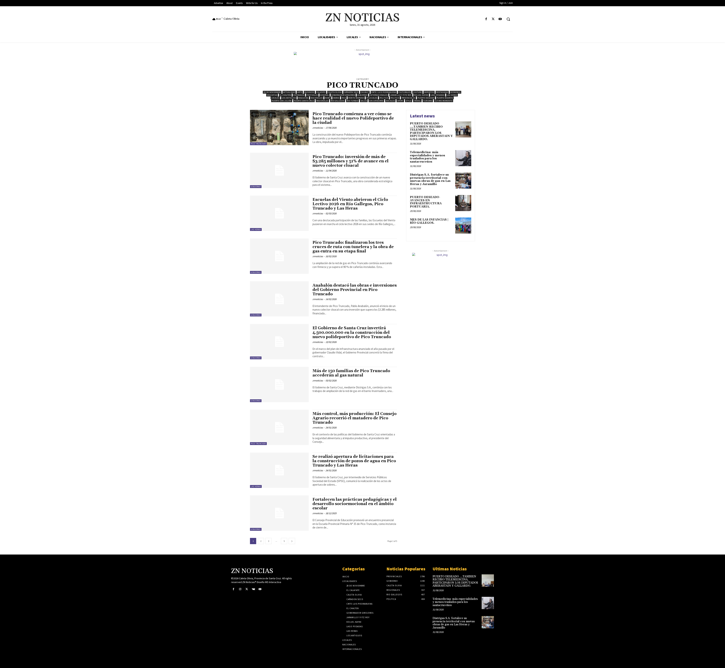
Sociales (390, 101)
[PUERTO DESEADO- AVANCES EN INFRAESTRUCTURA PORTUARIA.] (463, 203)
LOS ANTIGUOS (289, 98)
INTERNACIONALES (379, 95)
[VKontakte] (253, 589)
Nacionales (317, 98)
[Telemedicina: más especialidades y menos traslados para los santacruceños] (463, 158)
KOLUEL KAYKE (421, 95)
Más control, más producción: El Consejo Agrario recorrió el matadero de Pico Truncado (354, 418)
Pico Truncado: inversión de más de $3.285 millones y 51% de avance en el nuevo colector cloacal (350, 161)
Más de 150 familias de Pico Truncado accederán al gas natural (351, 373)
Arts (299, 92)
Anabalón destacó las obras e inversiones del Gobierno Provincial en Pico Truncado (354, 290)
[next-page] (292, 541)
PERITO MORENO (356, 98)
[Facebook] (486, 19)
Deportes (429, 92)
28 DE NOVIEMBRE (272, 92)
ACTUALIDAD (289, 92)
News (328, 98)
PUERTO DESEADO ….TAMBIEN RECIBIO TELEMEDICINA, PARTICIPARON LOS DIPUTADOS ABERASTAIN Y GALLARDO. (431, 131)
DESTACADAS (442, 92)
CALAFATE (321, 92)
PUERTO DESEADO (426, 98)
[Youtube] (500, 19)
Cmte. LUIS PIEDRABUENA (383, 92)
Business (309, 92)
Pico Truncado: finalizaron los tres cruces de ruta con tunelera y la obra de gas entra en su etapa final (353, 247)
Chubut (365, 92)
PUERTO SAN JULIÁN (282, 101)
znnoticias (317, 127)
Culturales (405, 92)
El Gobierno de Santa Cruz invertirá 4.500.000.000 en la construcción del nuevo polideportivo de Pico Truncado (351, 332)
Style (408, 101)
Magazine (303, 98)
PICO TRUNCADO (258, 144)
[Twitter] (493, 19)
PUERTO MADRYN (445, 98)
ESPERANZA (298, 95)
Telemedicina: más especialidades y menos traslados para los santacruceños (427, 157)
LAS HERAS (452, 95)
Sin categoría (376, 101)
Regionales (322, 101)
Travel (417, 101)
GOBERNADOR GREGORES (343, 95)
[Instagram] (240, 589)
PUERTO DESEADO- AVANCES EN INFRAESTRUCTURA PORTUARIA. (426, 201)
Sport (400, 101)
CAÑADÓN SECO (351, 92)
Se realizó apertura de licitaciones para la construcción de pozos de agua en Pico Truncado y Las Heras (354, 461)
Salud (364, 101)
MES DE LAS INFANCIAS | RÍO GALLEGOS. (429, 221)
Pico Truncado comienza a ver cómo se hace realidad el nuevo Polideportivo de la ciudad (353, 118)
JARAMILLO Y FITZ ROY (401, 95)
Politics (395, 98)
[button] (508, 19)
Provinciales (408, 98)
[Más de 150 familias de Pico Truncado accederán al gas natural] (279, 384)
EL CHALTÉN (285, 95)
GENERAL (324, 95)
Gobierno (362, 95)
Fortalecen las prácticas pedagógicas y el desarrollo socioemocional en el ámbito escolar (354, 504)
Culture (417, 92)
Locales (275, 98)
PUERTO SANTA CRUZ (304, 101)
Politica (384, 98)
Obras (336, 98)
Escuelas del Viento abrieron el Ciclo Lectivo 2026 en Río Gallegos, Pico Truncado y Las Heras (350, 204)
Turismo (427, 101)
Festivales (312, 95)
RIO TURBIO (352, 101)
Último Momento (443, 101)
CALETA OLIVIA (335, 92)
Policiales (371, 98)
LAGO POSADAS (437, 95)
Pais (344, 98)
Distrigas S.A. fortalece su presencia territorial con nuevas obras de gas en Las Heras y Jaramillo (430, 179)
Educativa (272, 95)
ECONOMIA (455, 92)
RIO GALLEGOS (337, 101)
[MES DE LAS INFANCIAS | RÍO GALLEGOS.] (463, 226)
